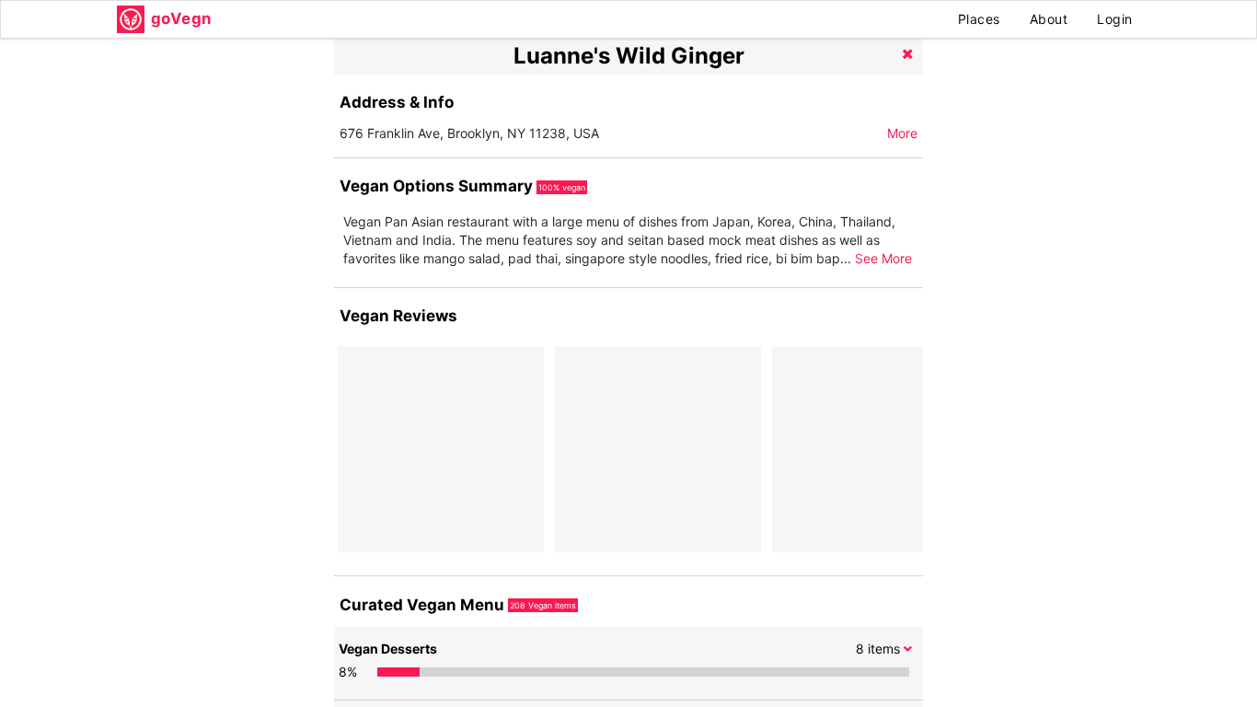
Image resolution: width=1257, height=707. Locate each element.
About (1049, 19)
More (902, 133)
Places (979, 19)
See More (883, 258)
